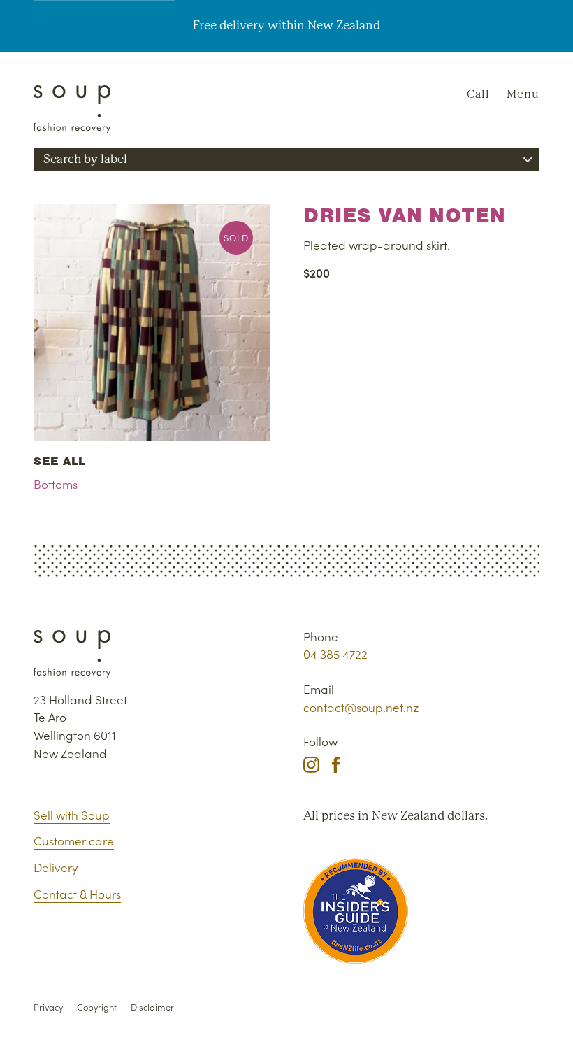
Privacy (48, 1006)
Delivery (56, 867)
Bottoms (56, 484)
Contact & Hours (77, 893)
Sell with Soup (72, 814)
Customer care (74, 840)
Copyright (97, 1006)
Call (478, 94)
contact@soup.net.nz (361, 707)
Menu (523, 94)
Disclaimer (152, 1006)
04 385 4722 (335, 653)
